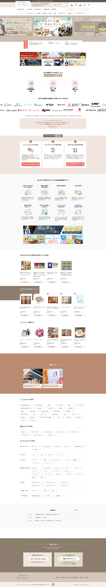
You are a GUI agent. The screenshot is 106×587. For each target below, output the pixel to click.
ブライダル (79, 474)
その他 (41, 477)
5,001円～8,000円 (24, 435)
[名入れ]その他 (63, 485)
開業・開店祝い (32, 411)
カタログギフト (69, 474)
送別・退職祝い (70, 408)
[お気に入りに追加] (31, 282)
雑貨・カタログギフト (26, 468)
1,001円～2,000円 (35, 432)
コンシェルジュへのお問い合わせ (30, 164)
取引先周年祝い (55, 414)
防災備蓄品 (38, 13)
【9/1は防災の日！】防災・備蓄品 (45, 417)
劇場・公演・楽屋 (24, 414)
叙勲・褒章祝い (68, 411)
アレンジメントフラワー (56, 459)
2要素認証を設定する (52, 126)
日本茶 (50, 454)
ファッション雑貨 (46, 468)
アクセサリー (57, 468)
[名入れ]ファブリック (65, 482)
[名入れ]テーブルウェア (36, 485)
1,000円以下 (23, 432)
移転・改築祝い (57, 411)
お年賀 (69, 405)
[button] (47, 38)
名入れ (23, 482)
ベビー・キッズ (47, 474)
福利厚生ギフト (70, 13)
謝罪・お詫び (79, 417)
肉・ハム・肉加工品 (46, 446)
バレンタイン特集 (59, 405)
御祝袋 (33, 477)
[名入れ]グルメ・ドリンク (36, 482)
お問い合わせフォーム (58, 4)
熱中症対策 (32, 417)
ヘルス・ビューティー (35, 474)
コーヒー (33, 454)
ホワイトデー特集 (79, 405)
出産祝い (22, 411)
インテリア (67, 468)
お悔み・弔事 (33, 420)
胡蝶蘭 (45, 459)
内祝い (65, 414)
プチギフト (59, 417)
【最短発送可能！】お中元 (25, 405)
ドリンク (23, 454)
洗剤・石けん (58, 474)
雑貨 (45, 490)
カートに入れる (24, 282)
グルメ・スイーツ (25, 446)
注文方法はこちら (25, 199)
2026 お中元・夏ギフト (30, 13)
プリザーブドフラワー (35, 462)
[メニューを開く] (89, 4)
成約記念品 (69, 417)
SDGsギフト (23, 420)
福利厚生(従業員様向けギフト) (26, 408)
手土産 (34, 414)
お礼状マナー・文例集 (52, 13)
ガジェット (46, 471)
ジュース (58, 454)
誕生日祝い (40, 408)
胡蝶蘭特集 (44, 13)
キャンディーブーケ (48, 462)
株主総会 (22, 417)
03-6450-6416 (44, 4)
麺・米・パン (67, 446)
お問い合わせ (86, 577)
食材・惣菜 (57, 446)
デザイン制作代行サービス (80, 13)
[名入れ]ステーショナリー (51, 482)
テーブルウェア (56, 471)
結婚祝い (60, 408)
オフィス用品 (24, 495)
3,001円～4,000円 (60, 432)
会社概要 (81, 577)
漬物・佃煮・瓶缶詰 (78, 446)
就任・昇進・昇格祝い (45, 411)
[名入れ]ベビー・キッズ (50, 485)
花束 (67, 459)
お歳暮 (49, 405)
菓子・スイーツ (34, 446)
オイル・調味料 (34, 449)
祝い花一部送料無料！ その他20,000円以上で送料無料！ (43, 1)
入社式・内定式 (50, 408)
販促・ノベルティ (44, 414)
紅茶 (42, 454)
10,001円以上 (49, 435)
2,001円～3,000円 (47, 432)
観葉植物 (75, 459)
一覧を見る (76, 510)
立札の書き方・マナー (62, 13)
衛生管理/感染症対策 (36, 495)
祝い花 (23, 459)
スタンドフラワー (35, 459)
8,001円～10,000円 (37, 435)
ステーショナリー (35, 471)
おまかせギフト (34, 468)
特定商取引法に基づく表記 (65, 577)
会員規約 (57, 577)
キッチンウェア (66, 471)
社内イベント (74, 414)
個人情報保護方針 (75, 577)
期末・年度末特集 (39, 405)
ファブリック (77, 468)
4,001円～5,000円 (73, 432)
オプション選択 (78, 315)
